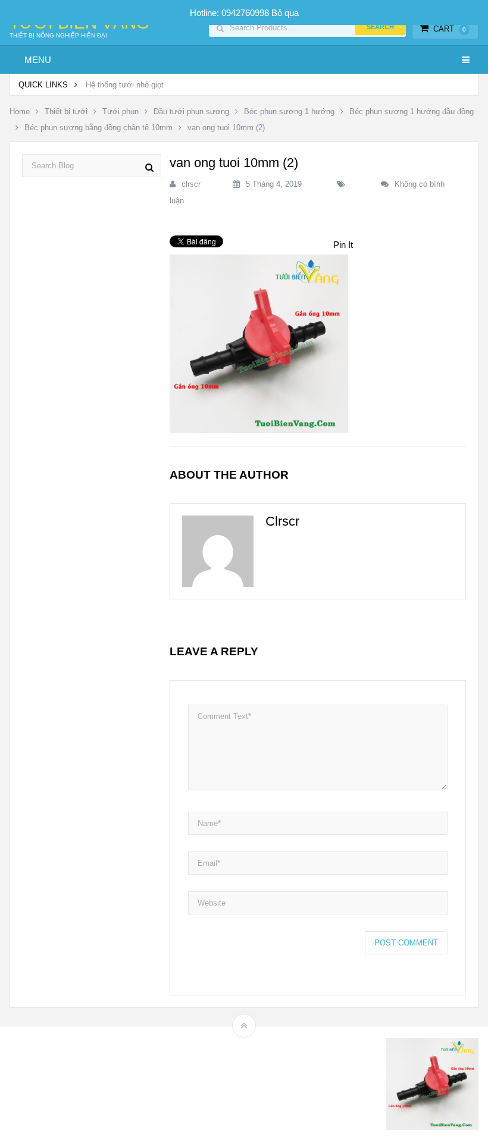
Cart (449, 28)
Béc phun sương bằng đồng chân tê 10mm (98, 127)
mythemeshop (70, 1086)
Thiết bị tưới (66, 111)
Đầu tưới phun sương (191, 111)
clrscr (191, 184)
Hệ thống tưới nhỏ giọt (125, 84)
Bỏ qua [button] (285, 13)
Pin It (343, 245)
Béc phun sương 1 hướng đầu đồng (411, 111)
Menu (37, 60)
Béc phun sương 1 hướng (289, 111)
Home (20, 111)
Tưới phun (120, 111)
